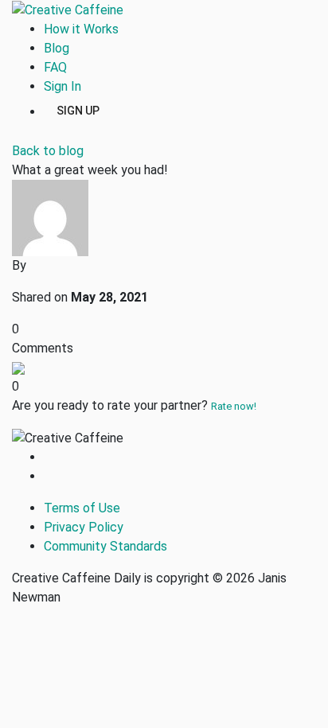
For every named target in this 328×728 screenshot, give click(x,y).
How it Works (81, 29)
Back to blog (48, 150)
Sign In (62, 86)
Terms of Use (82, 508)
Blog (56, 48)
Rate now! (233, 406)
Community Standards (105, 546)
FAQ (55, 67)
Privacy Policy (83, 527)
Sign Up (78, 109)
